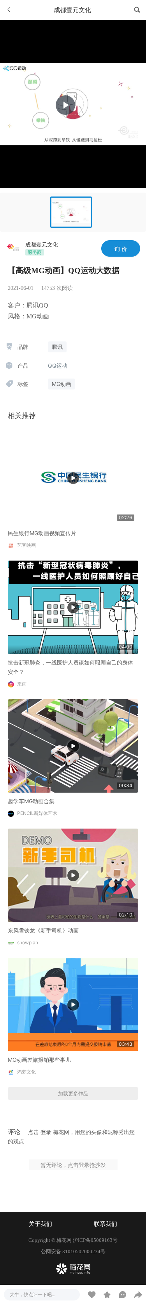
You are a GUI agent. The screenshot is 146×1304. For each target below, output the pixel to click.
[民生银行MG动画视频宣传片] (73, 477)
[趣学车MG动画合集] (73, 745)
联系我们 (105, 1224)
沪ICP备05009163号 (95, 1240)
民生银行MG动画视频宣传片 (42, 533)
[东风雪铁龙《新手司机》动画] (73, 874)
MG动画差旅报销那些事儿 (39, 1059)
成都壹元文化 (41, 244)
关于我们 (40, 1224)
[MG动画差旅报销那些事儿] (73, 1004)
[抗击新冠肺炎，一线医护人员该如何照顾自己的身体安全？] (73, 607)
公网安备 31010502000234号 (73, 1251)
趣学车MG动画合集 (31, 801)
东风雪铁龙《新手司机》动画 (43, 930)
